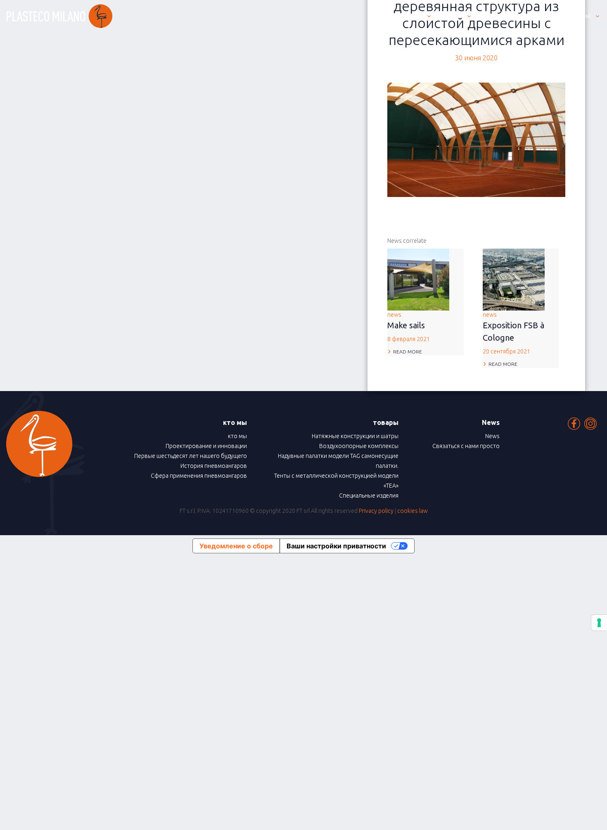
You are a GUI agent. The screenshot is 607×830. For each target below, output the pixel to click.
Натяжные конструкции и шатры (355, 436)
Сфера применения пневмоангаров (199, 475)
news (408, 326)
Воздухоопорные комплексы (358, 446)
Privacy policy (376, 510)
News (492, 436)
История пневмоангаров (213, 465)
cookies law (412, 510)
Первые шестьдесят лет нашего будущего (190, 456)
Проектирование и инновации (206, 446)
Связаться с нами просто (466, 446)
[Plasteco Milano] (59, 16)
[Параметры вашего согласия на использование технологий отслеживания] (599, 623)
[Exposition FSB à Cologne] (514, 278)
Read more (407, 351)
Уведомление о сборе (236, 546)
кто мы (237, 436)
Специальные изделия (368, 495)
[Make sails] (418, 278)
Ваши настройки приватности (336, 546)
